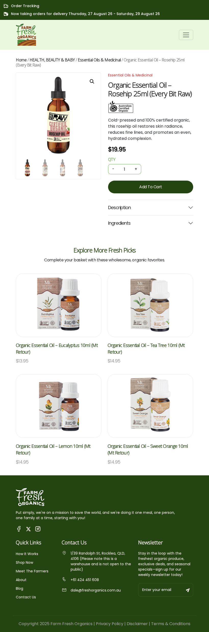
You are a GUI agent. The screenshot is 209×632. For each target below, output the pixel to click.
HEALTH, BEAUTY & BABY (52, 60)
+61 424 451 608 (85, 579)
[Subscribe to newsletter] (188, 590)
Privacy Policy (109, 624)
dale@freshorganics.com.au (96, 590)
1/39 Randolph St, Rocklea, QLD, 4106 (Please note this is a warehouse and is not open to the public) (101, 561)
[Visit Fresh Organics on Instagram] (38, 529)
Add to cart (150, 187)
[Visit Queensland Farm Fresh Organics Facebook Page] (19, 529)
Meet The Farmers (32, 571)
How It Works (27, 553)
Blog (19, 588)
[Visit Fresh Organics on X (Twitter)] (28, 529)
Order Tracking (25, 5)
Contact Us (26, 597)
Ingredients (119, 223)
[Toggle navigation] (186, 35)
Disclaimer (137, 624)
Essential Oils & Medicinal (99, 60)
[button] (92, 81)
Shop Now (24, 562)
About (21, 579)
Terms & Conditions (170, 624)
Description (119, 207)
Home (21, 60)
